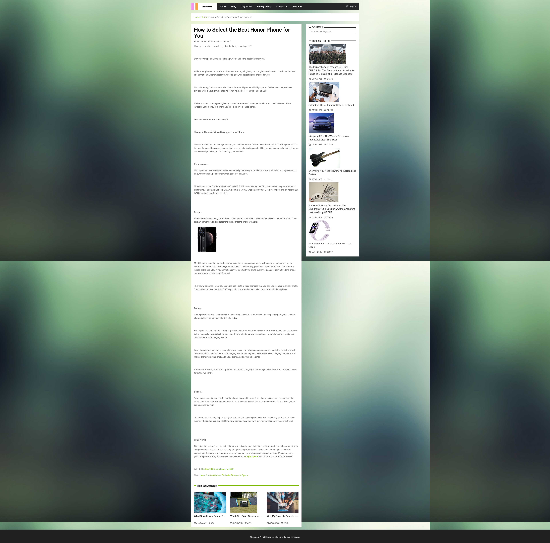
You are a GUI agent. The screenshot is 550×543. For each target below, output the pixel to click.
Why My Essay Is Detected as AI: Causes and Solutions (283, 516)
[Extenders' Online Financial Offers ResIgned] (324, 82)
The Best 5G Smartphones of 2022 (217, 469)
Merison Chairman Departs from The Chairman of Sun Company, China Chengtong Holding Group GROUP (332, 209)
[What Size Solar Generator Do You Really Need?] (243, 492)
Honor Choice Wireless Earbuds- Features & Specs (224, 475)
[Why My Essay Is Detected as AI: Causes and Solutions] (282, 492)
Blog (233, 6)
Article (204, 17)
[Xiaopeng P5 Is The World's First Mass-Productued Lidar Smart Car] (321, 113)
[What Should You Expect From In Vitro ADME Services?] (210, 492)
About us (297, 6)
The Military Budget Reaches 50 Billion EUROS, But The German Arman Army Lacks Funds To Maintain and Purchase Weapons (331, 70)
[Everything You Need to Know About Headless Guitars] (324, 148)
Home (223, 6)
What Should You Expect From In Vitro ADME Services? (210, 516)
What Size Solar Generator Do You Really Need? (246, 516)
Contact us (281, 6)
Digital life (246, 6)
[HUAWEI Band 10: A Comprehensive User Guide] (320, 220)
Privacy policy (264, 6)
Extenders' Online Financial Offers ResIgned (331, 105)
